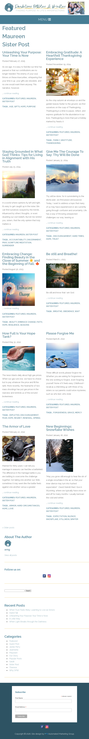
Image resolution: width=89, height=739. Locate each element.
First (6, 384)
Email (10, 390)
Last (46, 384)
